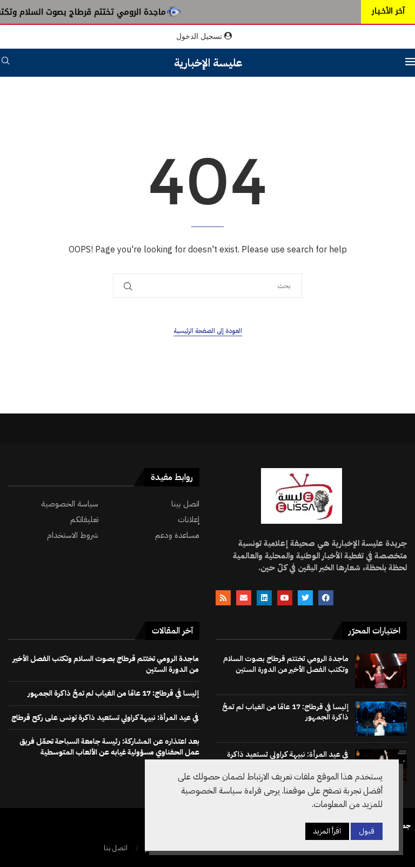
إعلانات (188, 520)
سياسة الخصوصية (69, 504)
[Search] (5, 62)
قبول (366, 831)
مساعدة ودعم (177, 535)
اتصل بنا (116, 848)
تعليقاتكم (84, 520)
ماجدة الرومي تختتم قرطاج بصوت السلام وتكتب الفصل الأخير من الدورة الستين (286, 664)
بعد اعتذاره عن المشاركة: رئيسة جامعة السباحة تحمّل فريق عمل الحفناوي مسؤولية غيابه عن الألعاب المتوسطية (109, 747)
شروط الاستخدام (72, 535)
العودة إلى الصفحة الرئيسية (207, 331)
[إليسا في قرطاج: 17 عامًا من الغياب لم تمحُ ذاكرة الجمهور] (381, 719)
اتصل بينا (185, 504)
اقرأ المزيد (327, 831)
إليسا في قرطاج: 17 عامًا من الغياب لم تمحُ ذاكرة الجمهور (285, 712)
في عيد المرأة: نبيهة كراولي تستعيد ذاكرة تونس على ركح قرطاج (105, 717)
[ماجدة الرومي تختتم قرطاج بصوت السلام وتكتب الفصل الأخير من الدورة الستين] (381, 670)
